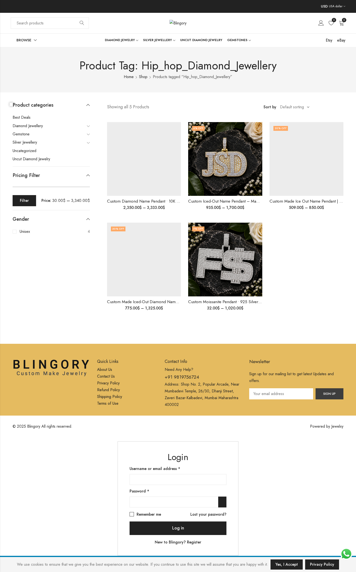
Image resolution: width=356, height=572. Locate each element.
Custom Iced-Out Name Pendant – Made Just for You (235, 201)
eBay (341, 40)
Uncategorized (24, 151)
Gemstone (21, 134)
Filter (24, 200)
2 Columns (327, 107)
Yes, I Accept (286, 564)
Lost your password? (208, 514)
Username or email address (163, 468)
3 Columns (334, 107)
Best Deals (22, 117)
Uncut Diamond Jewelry (31, 159)
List (320, 107)
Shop (143, 77)
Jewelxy (337, 426)
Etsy (329, 40)
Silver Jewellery (25, 142)
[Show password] (222, 502)
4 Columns (341, 107)
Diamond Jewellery (28, 126)
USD (324, 6)
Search (82, 23)
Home (129, 77)
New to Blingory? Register (178, 542)
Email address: (281, 393)
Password (147, 491)
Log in (178, 528)
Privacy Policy (322, 564)
